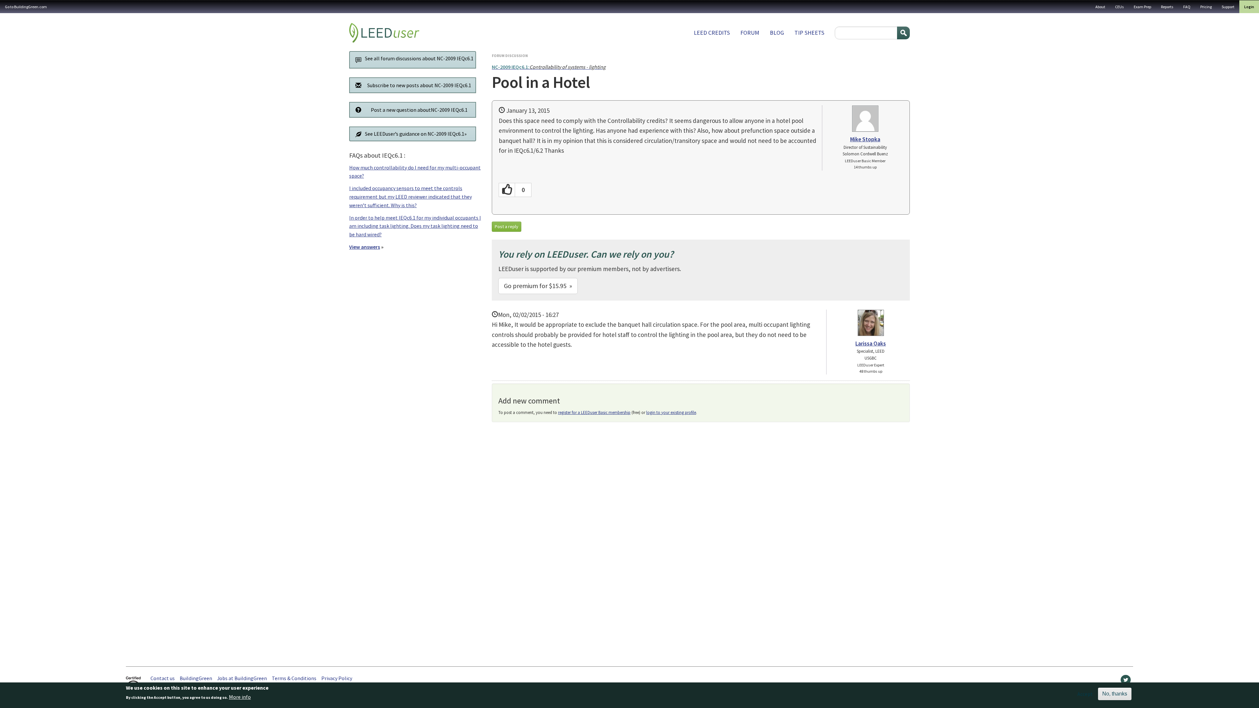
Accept (1085, 694)
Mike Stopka (865, 139)
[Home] (384, 33)
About (1100, 6)
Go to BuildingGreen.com (26, 6)
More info (240, 697)
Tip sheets (809, 32)
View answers (364, 247)
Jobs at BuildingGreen (242, 678)
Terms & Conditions (294, 678)
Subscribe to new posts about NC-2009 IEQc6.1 (419, 85)
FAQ (1186, 6)
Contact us (162, 678)
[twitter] (1125, 681)
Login (1249, 6)
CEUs (1119, 6)
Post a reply (506, 226)
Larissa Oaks (870, 343)
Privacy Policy (336, 678)
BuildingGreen (196, 678)
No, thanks (1114, 694)
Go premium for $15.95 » (538, 286)
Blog (777, 32)
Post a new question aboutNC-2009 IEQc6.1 (419, 110)
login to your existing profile (671, 412)
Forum (749, 32)
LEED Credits (712, 32)
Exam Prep (1142, 6)
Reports (1167, 6)
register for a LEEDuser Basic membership (594, 412)
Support (1228, 6)
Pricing (1206, 6)
